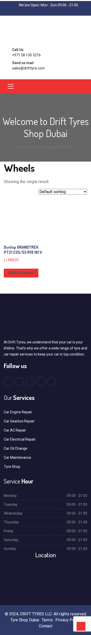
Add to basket (21, 272)
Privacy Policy (68, 620)
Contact (45, 626)
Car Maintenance (17, 457)
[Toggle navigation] (10, 86)
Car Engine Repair (18, 412)
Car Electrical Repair (20, 439)
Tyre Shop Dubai (24, 620)
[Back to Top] (81, 626)
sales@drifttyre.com (28, 68)
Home (22, 147)
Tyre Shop (12, 467)
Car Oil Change (15, 448)
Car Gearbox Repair (19, 421)
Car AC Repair (15, 430)
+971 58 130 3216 (26, 55)
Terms (47, 620)
